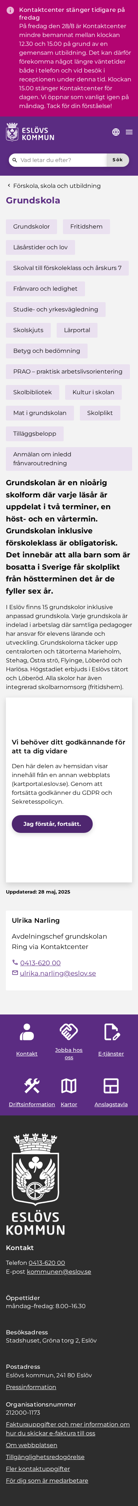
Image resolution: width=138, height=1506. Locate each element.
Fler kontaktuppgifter (38, 1468)
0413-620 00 (47, 1262)
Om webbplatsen (31, 1445)
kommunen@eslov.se (59, 1271)
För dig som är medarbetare (47, 1480)
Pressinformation (31, 1387)
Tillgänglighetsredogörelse (45, 1457)
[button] (15, 1491)
